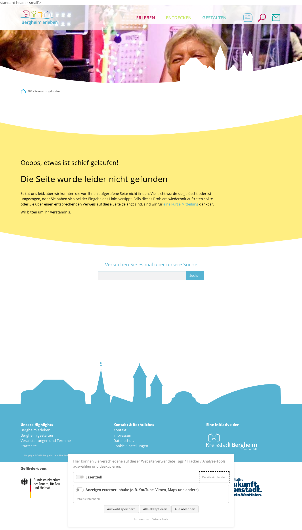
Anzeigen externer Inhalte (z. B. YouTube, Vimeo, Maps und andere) (142, 489)
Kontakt (276, 17)
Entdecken (179, 18)
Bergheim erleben (35, 430)
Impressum (122, 435)
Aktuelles (248, 17)
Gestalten (214, 18)
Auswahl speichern (121, 509)
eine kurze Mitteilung (180, 204)
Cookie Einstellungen (130, 446)
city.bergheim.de (23, 91)
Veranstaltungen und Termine (46, 440)
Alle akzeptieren (155, 509)
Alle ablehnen (185, 509)
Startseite (29, 446)
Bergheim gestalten (37, 435)
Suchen (195, 275)
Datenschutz (124, 440)
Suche (262, 17)
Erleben (145, 18)
